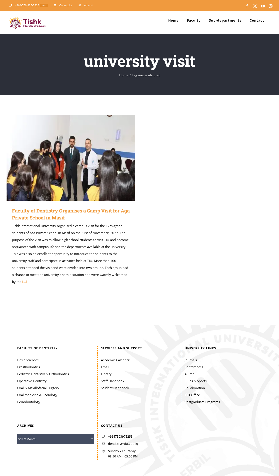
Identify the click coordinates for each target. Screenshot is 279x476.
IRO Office (192, 395)
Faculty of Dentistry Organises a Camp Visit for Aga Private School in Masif (65, 158)
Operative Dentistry (32, 381)
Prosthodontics (28, 367)
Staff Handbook (112, 381)
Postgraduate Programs (202, 402)
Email (105, 367)
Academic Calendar (115, 360)
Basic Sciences (28, 360)
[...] (24, 281)
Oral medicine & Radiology (37, 395)
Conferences (194, 367)
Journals (191, 360)
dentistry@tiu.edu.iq (123, 444)
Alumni (190, 374)
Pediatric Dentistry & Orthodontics (43, 374)
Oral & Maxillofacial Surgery (38, 388)
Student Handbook (115, 388)
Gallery (77, 158)
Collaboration (195, 388)
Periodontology (28, 402)
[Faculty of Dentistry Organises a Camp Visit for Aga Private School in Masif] (71, 158)
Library (106, 374)
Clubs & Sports (196, 381)
